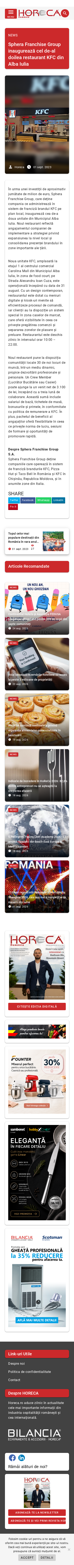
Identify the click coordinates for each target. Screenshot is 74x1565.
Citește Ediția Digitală (37, 1006)
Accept (27, 1557)
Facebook (28, 500)
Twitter (14, 500)
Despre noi (16, 1364)
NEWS (13, 35)
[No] (69, 1549)
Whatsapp (43, 500)
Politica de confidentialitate (29, 1372)
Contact (14, 1380)
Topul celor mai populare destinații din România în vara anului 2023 (23, 538)
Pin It (13, 506)
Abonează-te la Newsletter (36, 1512)
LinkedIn (58, 500)
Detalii (47, 1557)
